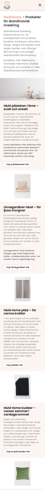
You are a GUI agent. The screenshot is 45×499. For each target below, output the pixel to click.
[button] (40, 5)
